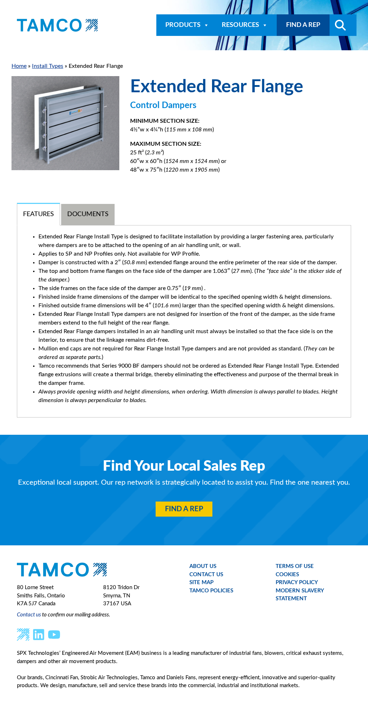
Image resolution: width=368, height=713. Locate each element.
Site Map (201, 582)
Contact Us (206, 574)
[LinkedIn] (38, 634)
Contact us (29, 615)
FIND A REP (303, 25)
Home (19, 66)
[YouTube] (54, 634)
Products (183, 25)
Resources (240, 25)
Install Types (47, 66)
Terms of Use (295, 566)
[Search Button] (338, 25)
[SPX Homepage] (23, 634)
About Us (202, 566)
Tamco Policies (211, 590)
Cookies (287, 574)
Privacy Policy (297, 582)
